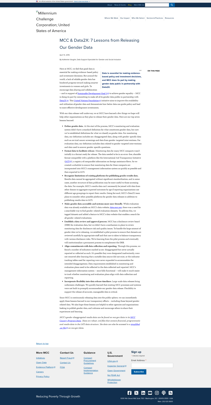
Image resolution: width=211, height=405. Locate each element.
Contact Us (65, 362)
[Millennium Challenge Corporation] (53, 31)
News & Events (120, 5)
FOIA (62, 367)
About (109, 5)
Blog (130, 5)
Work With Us (139, 5)
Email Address (138, 360)
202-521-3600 (167, 401)
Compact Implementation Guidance (91, 370)
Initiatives (40, 358)
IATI (67, 162)
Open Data (41, 362)
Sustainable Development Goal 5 (92, 94)
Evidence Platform (44, 367)
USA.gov (111, 361)
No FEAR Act (113, 375)
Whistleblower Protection (114, 381)
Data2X (63, 101)
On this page (154, 71)
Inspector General (115, 366)
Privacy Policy (42, 376)
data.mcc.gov (116, 207)
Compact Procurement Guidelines (90, 360)
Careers (40, 371)
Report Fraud (66, 358)
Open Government (116, 370)
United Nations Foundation (86, 101)
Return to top (42, 343)
